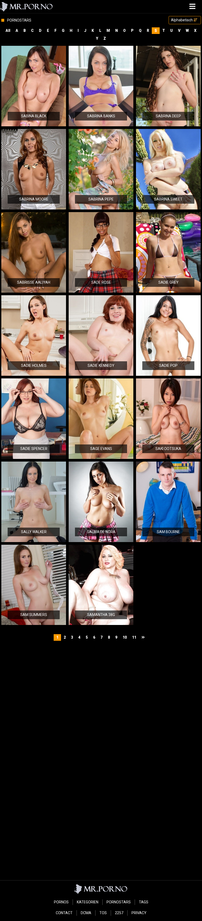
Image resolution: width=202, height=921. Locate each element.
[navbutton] (193, 6)
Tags (143, 902)
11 (134, 637)
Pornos (61, 902)
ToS (103, 913)
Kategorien (87, 902)
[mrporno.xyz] (26, 6)
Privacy (139, 913)
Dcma (86, 913)
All (8, 30)
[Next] (144, 637)
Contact (64, 913)
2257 (119, 913)
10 (125, 637)
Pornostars (119, 902)
